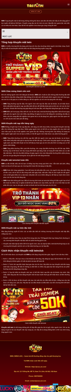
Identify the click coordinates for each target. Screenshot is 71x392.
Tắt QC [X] (55, 384)
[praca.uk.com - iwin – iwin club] (35, 5)
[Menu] (68, 4)
